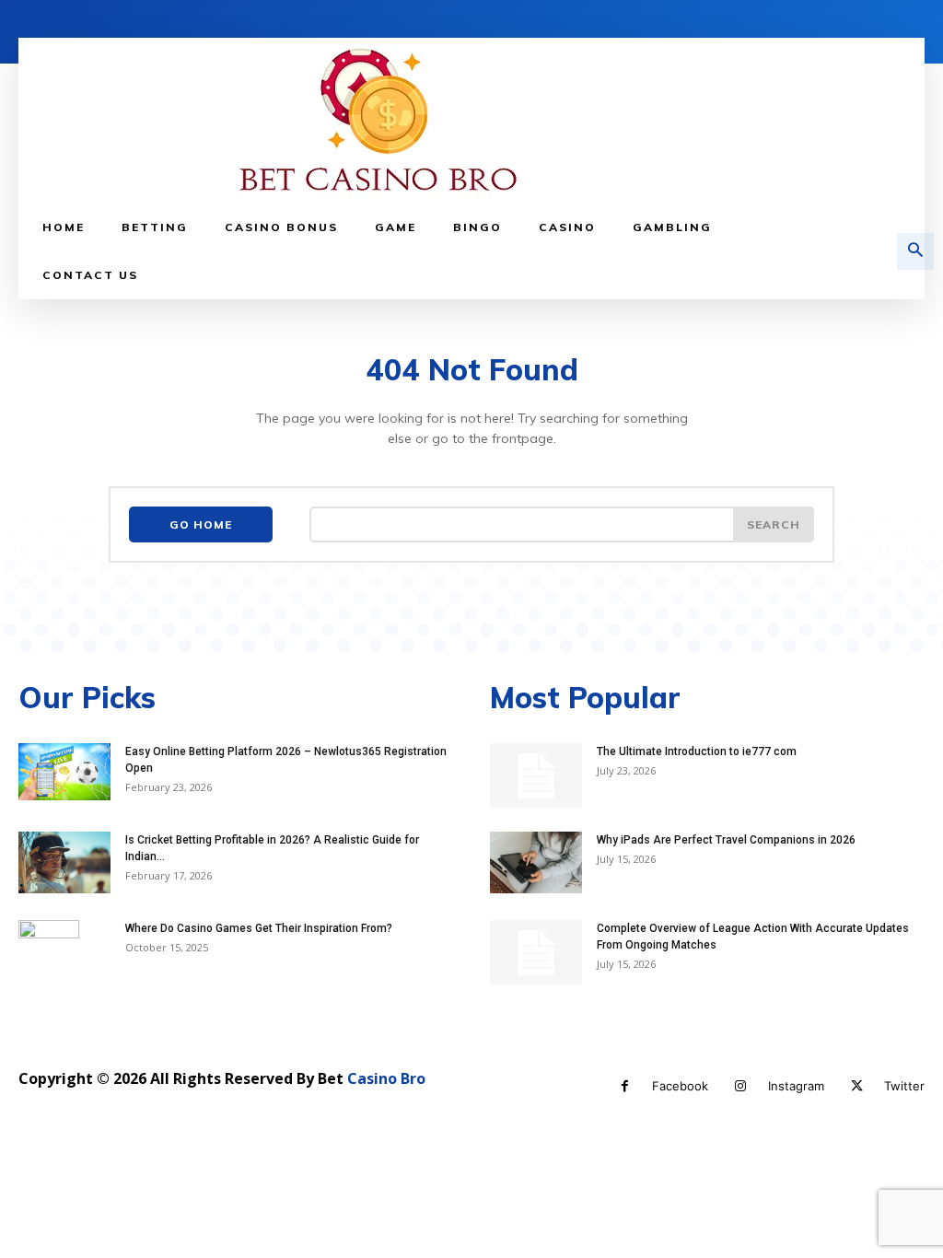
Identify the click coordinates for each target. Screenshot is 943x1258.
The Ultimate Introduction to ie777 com (697, 751)
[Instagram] (741, 1086)
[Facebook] (625, 1086)
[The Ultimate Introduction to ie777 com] (536, 775)
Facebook (680, 1085)
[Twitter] (857, 1086)
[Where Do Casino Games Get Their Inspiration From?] (48, 952)
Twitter (904, 1085)
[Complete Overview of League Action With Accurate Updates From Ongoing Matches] (536, 952)
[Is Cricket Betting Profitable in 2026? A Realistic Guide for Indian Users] (64, 862)
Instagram (796, 1085)
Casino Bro (386, 1078)
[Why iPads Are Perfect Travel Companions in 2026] (536, 862)
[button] (915, 251)
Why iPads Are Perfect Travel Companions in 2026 (726, 839)
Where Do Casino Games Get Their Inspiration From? (258, 928)
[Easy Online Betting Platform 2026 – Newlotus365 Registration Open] (64, 771)
